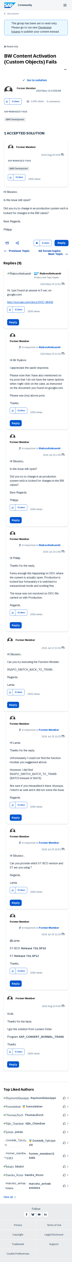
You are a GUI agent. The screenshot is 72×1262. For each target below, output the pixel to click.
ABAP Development (15, 119)
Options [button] (64, 69)
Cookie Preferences (18, 1253)
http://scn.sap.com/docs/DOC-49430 (30, 302)
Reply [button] (61, 242)
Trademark (18, 1244)
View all (8, 1197)
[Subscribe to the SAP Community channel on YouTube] (39, 1214)
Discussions (13, 13)
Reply (13, 322)
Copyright (17, 1234)
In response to (41, 347)
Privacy (18, 1225)
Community (25, 5)
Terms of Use (54, 1225)
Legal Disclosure (54, 1234)
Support (54, 1244)
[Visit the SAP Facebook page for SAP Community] (26, 1214)
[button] (7, 102)
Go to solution (37, 80)
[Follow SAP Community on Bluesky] (32, 1214)
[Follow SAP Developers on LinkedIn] (45, 1214)
